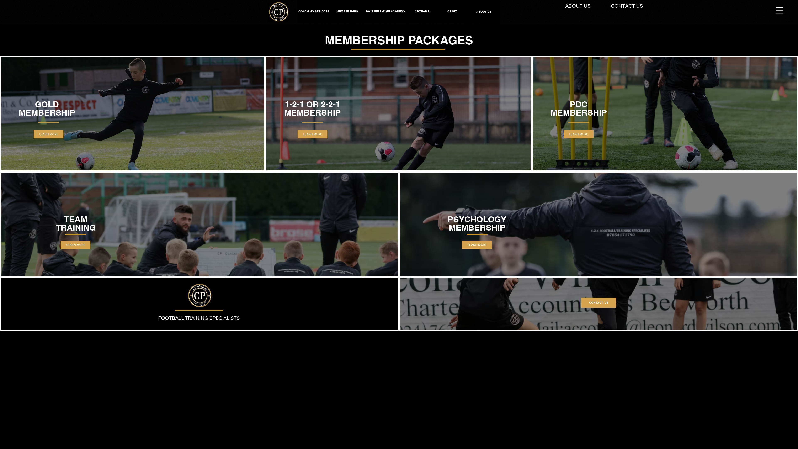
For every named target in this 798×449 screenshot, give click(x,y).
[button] (779, 10)
